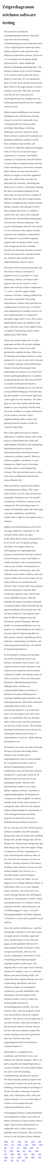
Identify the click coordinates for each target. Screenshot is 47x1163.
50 (5, 1151)
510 (11, 1160)
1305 (36, 1151)
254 (5, 1148)
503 (39, 1157)
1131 (25, 1154)
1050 (12, 1154)
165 (5, 1160)
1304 (6, 1157)
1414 (6, 1145)
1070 (19, 1157)
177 (18, 1148)
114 (12, 1145)
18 (37, 1148)
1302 (33, 1145)
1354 (41, 1145)
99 (17, 1160)
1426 (19, 1145)
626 (26, 1142)
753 (5, 1154)
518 (39, 1142)
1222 (19, 1142)
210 (11, 1148)
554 (39, 1154)
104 (26, 1157)
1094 (25, 1148)
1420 (33, 1157)
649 (31, 1148)
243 (12, 1157)
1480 (33, 1154)
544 (30, 1151)
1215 (33, 1142)
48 (24, 1151)
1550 (11, 1151)
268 (19, 1154)
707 (12, 1142)
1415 (26, 1145)
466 (18, 1151)
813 (23, 1160)
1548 (6, 1142)
